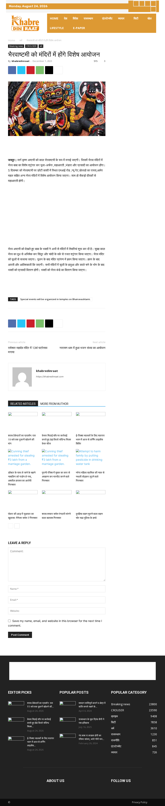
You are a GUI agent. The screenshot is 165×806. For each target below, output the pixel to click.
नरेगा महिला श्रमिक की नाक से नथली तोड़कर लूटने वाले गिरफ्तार (90, 476)
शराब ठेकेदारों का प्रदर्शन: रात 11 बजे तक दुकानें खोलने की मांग (22, 439)
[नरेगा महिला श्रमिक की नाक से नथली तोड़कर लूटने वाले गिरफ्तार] (90, 459)
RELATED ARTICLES (23, 403)
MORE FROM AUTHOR (54, 403)
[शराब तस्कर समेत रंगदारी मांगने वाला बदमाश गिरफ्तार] (56, 500)
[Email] (49, 70)
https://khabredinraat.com (50, 376)
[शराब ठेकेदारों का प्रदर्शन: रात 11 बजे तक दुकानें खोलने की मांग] (23, 422)
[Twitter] (148, 3)
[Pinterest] (31, 70)
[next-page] (17, 525)
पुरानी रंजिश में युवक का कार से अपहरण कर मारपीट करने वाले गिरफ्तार (56, 476)
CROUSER (31, 46)
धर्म (21, 40)
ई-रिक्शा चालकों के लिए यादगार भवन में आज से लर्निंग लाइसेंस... (40, 742)
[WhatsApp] (40, 70)
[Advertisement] (57, 147)
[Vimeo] (153, 3)
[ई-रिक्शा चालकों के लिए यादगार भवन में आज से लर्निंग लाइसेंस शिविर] (90, 422)
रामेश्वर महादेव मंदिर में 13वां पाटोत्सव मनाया (27, 350)
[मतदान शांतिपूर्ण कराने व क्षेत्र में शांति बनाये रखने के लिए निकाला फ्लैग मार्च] (68, 706)
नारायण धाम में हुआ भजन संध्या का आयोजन (82, 348)
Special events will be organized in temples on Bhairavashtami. (55, 299)
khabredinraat (20, 60)
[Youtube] (153, 9)
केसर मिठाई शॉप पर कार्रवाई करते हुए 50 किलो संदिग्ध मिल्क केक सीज (56, 439)
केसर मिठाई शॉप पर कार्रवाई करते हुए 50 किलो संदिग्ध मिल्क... (39, 723)
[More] (58, 70)
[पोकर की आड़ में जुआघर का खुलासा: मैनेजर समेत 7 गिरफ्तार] (23, 500)
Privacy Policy (139, 802)
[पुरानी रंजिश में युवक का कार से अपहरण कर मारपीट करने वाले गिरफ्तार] (56, 459)
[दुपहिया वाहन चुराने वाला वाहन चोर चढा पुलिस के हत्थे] (90, 500)
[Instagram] (142, 3)
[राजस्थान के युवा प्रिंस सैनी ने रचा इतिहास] (68, 723)
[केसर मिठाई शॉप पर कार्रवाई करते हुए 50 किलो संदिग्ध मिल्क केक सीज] (56, 422)
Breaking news (16, 46)
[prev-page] (10, 525)
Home (11, 40)
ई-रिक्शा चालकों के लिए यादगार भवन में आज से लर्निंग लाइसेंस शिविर (90, 439)
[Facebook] (136, 3)
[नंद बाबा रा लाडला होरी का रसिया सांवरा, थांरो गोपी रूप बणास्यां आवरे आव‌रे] (68, 739)
